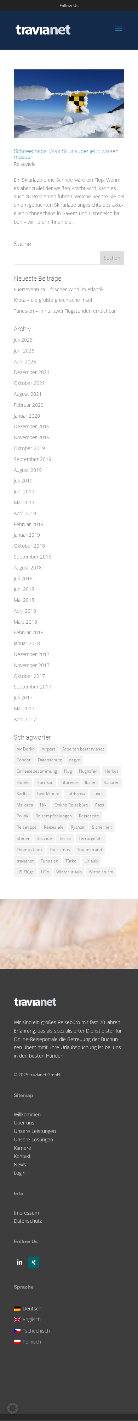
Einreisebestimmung (37, 771)
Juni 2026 (24, 350)
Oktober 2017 (29, 676)
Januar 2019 (27, 534)
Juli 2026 (23, 339)
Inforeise (69, 782)
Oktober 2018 (29, 545)
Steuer (23, 838)
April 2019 (25, 513)
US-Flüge (25, 872)
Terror (65, 838)
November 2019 (32, 437)
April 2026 (25, 361)
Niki (43, 805)
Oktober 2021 (29, 383)
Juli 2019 (23, 480)
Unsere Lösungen (33, 1139)
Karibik (23, 794)
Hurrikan (44, 782)
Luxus (98, 794)
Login (19, 1173)
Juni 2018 (24, 589)
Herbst (111, 771)
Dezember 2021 (32, 372)
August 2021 (28, 394)
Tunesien (49, 861)
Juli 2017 (23, 697)
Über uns (24, 1122)
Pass (99, 805)
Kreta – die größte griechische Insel (53, 300)
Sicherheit (102, 827)
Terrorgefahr (91, 838)
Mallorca (25, 805)
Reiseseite (89, 816)
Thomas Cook (29, 850)
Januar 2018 (27, 643)
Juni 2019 (24, 491)
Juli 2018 (23, 578)
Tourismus (60, 850)
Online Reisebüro (71, 805)
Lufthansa (76, 794)
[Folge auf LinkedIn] (19, 1262)
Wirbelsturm (101, 872)
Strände (44, 838)
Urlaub (91, 861)
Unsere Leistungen (35, 1131)
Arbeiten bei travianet (83, 749)
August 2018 (28, 567)
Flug (68, 771)
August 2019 (28, 470)
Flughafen (88, 771)
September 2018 (32, 556)
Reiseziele (25, 164)
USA (45, 872)
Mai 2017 (24, 708)
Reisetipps (27, 827)
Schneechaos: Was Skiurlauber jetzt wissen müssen (66, 154)
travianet (25, 861)
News (20, 1164)
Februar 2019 (29, 524)
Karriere (22, 1148)
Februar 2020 (29, 404)
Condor (24, 760)
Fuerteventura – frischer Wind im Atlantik (59, 289)
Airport (48, 749)
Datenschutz (50, 760)
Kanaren (112, 782)
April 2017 (25, 719)
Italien (91, 782)
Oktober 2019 (29, 448)
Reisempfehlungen (53, 816)
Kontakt (22, 1156)
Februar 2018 (29, 632)
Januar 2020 (27, 415)
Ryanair (78, 827)
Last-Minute (48, 794)
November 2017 (32, 665)
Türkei (71, 861)
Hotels (23, 782)
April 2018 (25, 610)
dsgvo (74, 760)
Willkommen (27, 1114)
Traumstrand (89, 850)
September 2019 (32, 459)
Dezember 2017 (32, 654)
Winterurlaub (69, 872)
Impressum (26, 1212)
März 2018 (25, 621)
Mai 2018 (24, 600)
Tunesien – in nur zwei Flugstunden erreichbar (65, 310)
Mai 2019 (24, 502)
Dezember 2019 (32, 426)
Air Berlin (26, 749)
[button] (12, 1408)
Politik (22, 816)
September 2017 (32, 686)
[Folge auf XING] (33, 1262)
